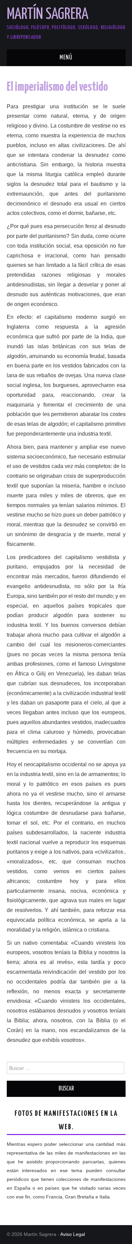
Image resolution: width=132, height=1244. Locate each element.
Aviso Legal (72, 1234)
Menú (66, 58)
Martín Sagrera (47, 14)
